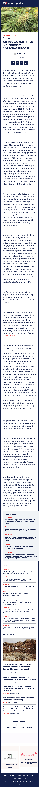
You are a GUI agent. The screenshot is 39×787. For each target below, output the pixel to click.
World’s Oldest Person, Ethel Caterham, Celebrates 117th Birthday (19, 547)
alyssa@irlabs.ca (24, 300)
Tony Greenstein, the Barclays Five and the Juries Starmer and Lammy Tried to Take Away (20, 538)
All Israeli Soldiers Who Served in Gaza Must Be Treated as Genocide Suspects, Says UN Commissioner (18, 611)
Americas (8, 517)
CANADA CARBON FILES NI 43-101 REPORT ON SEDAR (10, 766)
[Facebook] (13, 63)
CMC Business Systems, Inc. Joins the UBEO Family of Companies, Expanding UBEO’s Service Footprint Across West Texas (19, 620)
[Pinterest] (21, 63)
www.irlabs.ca (10, 336)
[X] (17, 63)
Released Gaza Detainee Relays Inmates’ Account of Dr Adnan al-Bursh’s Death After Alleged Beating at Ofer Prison (21, 556)
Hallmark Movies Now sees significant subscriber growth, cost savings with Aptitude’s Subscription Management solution (29, 761)
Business (6, 35)
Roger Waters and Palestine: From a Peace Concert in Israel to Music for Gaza (20, 530)
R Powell (22, 54)
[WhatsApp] (26, 63)
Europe (14, 35)
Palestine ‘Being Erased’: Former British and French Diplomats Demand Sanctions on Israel (21, 521)
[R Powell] (15, 54)
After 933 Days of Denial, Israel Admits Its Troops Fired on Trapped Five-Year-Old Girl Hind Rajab (19, 628)
